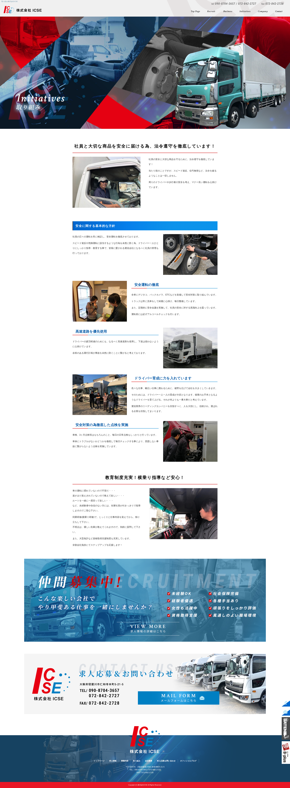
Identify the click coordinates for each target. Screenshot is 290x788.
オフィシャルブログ (188, 761)
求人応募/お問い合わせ (279, 12)
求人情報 (211, 12)
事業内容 (227, 12)
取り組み (245, 12)
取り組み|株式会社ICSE (10, 1)
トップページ (195, 12)
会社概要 (263, 12)
